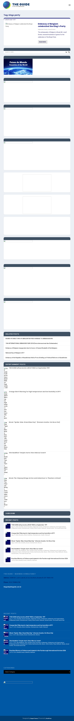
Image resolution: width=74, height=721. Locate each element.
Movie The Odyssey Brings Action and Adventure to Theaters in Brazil (35, 478)
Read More (42, 42)
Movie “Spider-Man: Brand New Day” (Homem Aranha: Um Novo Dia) (34, 422)
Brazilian (30, 526)
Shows (65, 552)
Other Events (37, 528)
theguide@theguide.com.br (12, 587)
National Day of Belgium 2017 (15, 353)
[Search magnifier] (69, 52)
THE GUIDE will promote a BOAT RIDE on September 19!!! (29, 368)
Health (43, 535)
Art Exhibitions (22, 550)
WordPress (48, 718)
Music (45, 552)
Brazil (25, 526)
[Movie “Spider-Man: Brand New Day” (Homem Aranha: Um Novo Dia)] (8, 542)
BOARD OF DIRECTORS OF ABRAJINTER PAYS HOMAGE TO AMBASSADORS (29, 338)
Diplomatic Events (43, 29)
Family (31, 528)
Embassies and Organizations (58, 526)
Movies (40, 542)
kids (42, 552)
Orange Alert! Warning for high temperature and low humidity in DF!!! (35, 392)
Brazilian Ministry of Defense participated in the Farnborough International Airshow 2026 (39, 558)
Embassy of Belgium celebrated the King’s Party (52, 25)
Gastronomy (37, 552)
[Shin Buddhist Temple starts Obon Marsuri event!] (8, 550)
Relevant (44, 528)
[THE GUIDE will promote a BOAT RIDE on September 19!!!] (8, 526)
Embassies (46, 526)
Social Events (51, 29)
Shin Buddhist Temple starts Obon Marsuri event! (27, 453)
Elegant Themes (34, 718)
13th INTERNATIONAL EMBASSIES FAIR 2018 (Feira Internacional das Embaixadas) (32, 343)
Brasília (21, 526)
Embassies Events (16, 528)
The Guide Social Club (60, 528)
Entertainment (25, 528)
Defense (29, 560)
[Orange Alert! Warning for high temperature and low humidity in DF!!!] (8, 534)
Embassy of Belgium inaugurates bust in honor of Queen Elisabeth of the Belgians (31, 348)
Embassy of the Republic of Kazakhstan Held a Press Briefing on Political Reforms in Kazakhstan (36, 357)
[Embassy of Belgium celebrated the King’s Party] (21, 25)
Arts (20, 542)
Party (56, 552)
